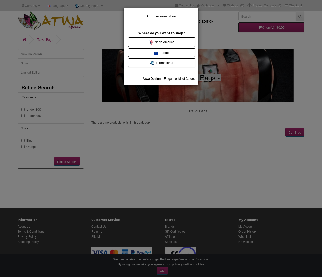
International (163, 62)
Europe (164, 52)
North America (163, 41)
